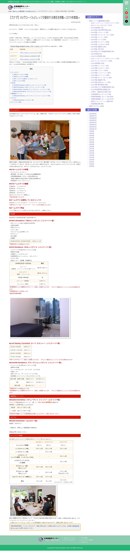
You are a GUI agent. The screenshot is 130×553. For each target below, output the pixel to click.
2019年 (91, 144)
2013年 (91, 157)
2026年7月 (93, 116)
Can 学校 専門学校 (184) (99, 85)
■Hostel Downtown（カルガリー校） (23, 100)
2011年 (91, 162)
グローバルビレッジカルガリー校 (30, 56)
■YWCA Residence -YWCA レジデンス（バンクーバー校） (29, 85)
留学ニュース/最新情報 (18, 11)
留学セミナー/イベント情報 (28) (102, 101)
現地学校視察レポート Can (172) (102, 99)
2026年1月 (93, 129)
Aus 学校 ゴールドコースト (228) (102, 35)
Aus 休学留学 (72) (97, 28)
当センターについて (69, 538)
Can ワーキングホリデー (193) (101, 61)
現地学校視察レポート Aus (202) (102, 96)
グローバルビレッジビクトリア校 (30, 59)
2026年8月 (93, 114)
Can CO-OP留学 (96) (98, 56)
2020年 (91, 142)
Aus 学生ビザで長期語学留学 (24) (102, 51)
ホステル (13, 98)
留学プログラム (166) (96, 106)
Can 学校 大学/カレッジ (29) (100, 82)
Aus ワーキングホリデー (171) (101, 25)
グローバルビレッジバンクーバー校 (30, 52)
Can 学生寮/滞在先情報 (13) (100, 89)
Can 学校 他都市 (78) (98, 80)
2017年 (91, 149)
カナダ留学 (84, 538)
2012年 (91, 159)
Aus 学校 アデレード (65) (99, 32)
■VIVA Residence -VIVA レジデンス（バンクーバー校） (28, 87)
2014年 (91, 155)
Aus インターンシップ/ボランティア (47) (105, 23)
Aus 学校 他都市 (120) (98, 47)
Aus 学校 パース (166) (98, 39)
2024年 (91, 133)
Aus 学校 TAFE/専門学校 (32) (101, 30)
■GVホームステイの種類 (20, 76)
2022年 (91, 138)
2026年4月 (93, 122)
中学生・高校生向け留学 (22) (101, 92)
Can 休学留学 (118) (97, 63)
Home (10, 11)
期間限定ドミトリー (16, 93)
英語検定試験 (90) (97, 104)
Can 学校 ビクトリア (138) (100, 75)
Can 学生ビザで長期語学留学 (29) (102, 87)
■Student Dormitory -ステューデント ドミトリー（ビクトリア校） (31, 95)
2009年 (91, 166)
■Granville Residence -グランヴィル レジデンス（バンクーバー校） (32, 91)
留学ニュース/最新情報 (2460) (99, 21)
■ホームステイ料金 (18, 81)
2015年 (91, 153)
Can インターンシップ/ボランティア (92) (105, 58)
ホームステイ (14, 72)
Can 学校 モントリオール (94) (101, 77)
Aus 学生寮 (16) (96, 54)
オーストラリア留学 (86, 540)
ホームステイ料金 (15, 102)
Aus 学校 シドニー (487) (99, 37)
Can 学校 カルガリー (31, 11)
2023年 (91, 135)
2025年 (91, 131)
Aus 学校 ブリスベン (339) (100, 42)
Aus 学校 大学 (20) (97, 49)
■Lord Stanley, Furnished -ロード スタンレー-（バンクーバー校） (31, 89)
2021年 (91, 140)
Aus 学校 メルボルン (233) (100, 44)
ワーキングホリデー (69, 540)
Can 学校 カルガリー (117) (100, 68)
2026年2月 (93, 127)
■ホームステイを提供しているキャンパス (24, 78)
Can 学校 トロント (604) (99, 70)
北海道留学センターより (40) (101, 94)
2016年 (91, 151)
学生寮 (12, 83)
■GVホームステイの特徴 (20, 74)
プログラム (84, 542)
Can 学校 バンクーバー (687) (101, 73)
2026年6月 (93, 118)
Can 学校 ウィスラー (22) (99, 66)
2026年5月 (93, 120)
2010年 (91, 164)
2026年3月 (93, 124)
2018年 (91, 146)
